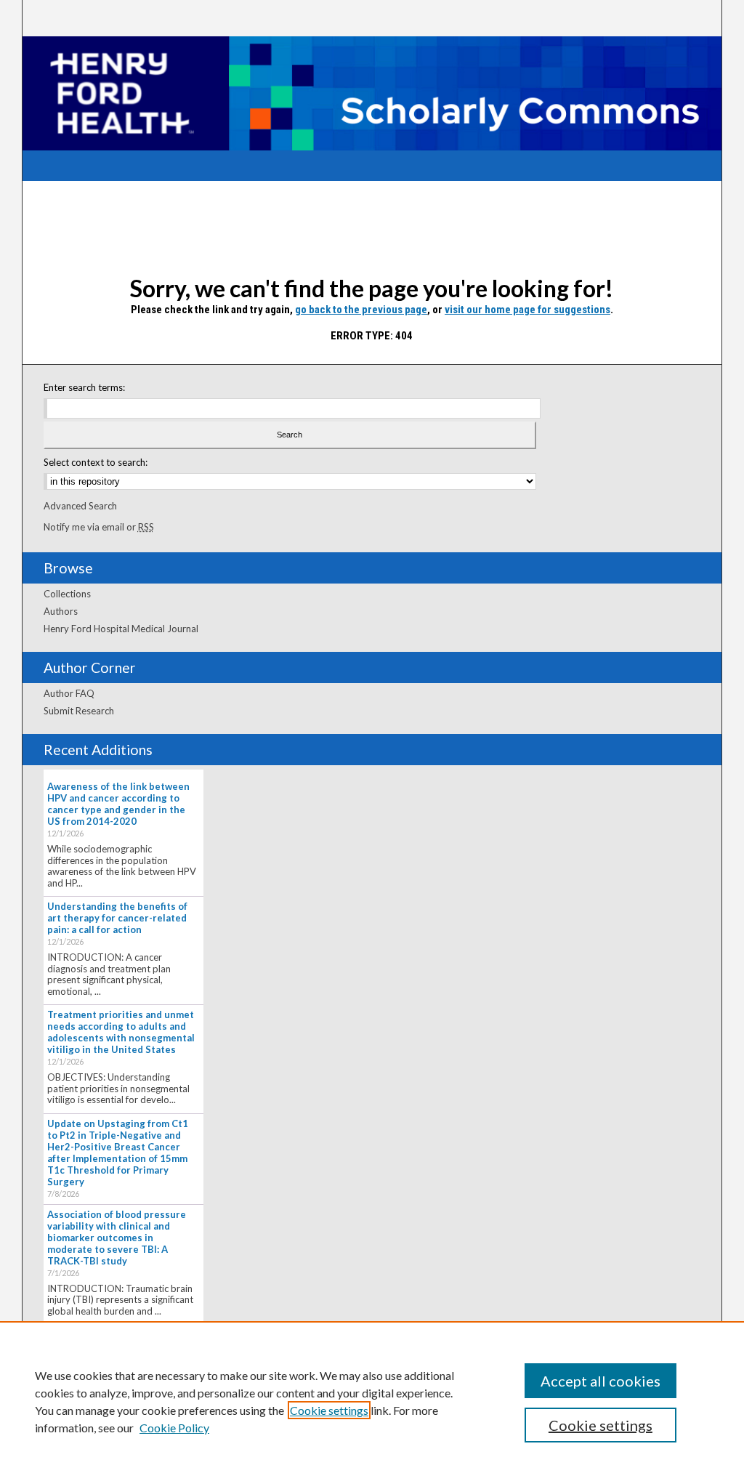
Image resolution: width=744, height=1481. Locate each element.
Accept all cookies (600, 1380)
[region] (372, 1401)
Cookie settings (329, 1410)
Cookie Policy (174, 1427)
